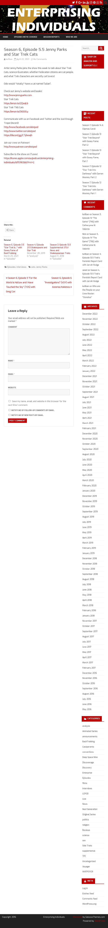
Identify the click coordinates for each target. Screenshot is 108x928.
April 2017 (87, 657)
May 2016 (86, 709)
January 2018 (88, 615)
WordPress (99, 921)
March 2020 (88, 480)
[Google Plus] (80, 3)
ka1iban (9, 59)
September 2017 (90, 631)
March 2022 (88, 360)
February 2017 (89, 668)
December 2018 (89, 558)
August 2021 (88, 397)
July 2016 (86, 699)
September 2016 (90, 688)
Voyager (86, 866)
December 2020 (89, 433)
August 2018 (88, 579)
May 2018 (86, 595)
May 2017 (86, 652)
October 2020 (88, 444)
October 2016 (88, 683)
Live (84, 799)
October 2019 (88, 506)
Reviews (86, 830)
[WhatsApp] (97, 3)
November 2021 (89, 381)
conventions (88, 752)
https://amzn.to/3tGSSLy (16, 111)
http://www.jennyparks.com (18, 95)
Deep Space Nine (90, 757)
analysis (86, 726)
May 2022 (87, 350)
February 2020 (89, 485)
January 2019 (88, 553)
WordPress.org (89, 904)
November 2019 (89, 501)
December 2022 (89, 313)
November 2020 (90, 439)
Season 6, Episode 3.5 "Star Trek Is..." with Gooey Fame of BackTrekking (14, 249)
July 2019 (86, 522)
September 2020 (90, 449)
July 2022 (87, 340)
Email (11, 374)
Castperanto (88, 746)
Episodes (11, 267)
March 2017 (87, 662)
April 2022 (87, 355)
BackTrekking (88, 741)
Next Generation (89, 809)
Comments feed (89, 898)
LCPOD (85, 793)
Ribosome (77, 917)
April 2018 (87, 600)
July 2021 (86, 402)
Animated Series (90, 731)
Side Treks (87, 845)
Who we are (71, 37)
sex (84, 840)
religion (85, 825)
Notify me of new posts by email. (27, 415)
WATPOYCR (87, 871)
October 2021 (88, 386)
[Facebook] (76, 3)
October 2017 (88, 626)
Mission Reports (51, 37)
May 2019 (86, 532)
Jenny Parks (41, 267)
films (84, 783)
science (85, 835)
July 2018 (86, 584)
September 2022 (90, 329)
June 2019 (87, 527)
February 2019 (89, 548)
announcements (89, 736)
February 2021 (89, 428)
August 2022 (88, 334)
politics (85, 819)
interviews (21, 267)
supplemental (88, 851)
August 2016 (88, 694)
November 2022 (90, 319)
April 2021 (87, 418)
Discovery (87, 767)
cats (33, 267)
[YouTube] (87, 3)
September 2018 (90, 574)
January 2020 (88, 490)
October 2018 (88, 569)
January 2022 (88, 371)
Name (11, 361)
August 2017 (88, 636)
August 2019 (88, 516)
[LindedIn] (84, 3)
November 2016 (89, 678)
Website (12, 388)
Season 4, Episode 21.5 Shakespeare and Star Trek (37, 247)
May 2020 (87, 470)
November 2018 (89, 563)
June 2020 (87, 465)
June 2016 (87, 704)
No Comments (40, 59)
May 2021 (86, 412)
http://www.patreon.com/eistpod (20, 146)
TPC (84, 856)
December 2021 (89, 376)
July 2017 (86, 641)
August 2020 (88, 454)
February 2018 (89, 610)
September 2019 (90, 511)
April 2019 (87, 537)
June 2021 (87, 407)
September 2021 (90, 392)
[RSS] (101, 3)
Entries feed (88, 893)
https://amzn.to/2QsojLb (16, 103)
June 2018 (87, 589)
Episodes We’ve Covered (25, 37)
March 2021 (87, 423)
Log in (85, 888)
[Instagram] (91, 3)
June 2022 (87, 345)
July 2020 (87, 459)
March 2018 (87, 605)
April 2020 (87, 475)
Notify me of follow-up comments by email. (32, 410)
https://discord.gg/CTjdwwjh (18, 135)
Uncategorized (89, 861)
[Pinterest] (94, 3)
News (84, 804)
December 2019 (89, 496)
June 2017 (86, 647)
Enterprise (87, 772)
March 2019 (87, 542)
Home (5, 37)
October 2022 (88, 324)
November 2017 (89, 621)
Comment (12, 327)
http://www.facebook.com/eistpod (21, 127)
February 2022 (89, 366)
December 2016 (89, 673)
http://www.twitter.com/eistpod (20, 131)
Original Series (89, 814)
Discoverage (88, 762)
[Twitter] (73, 3)
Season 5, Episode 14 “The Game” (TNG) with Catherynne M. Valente (91, 221)
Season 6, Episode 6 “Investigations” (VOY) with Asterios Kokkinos (58, 282)
